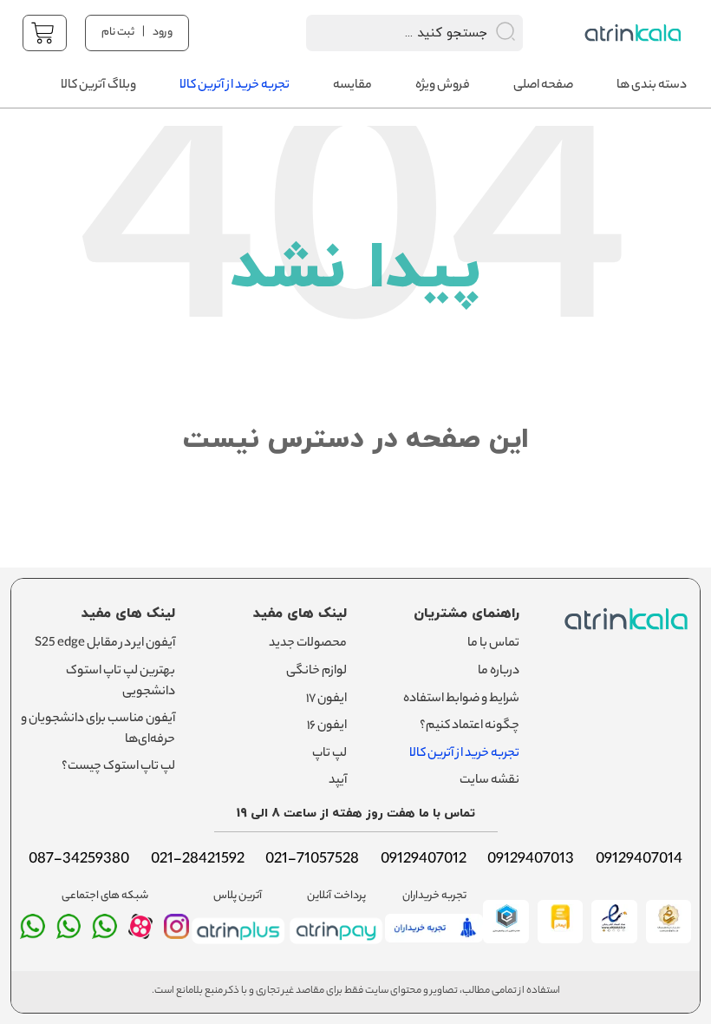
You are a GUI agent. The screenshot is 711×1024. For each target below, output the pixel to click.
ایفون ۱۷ (326, 699)
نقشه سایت (489, 781)
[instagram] (176, 934)
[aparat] (140, 934)
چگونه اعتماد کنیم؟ (469, 726)
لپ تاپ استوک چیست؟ (118, 767)
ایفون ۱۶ (327, 726)
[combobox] (392, 33)
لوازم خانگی (316, 671)
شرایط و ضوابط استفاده (461, 699)
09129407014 (639, 860)
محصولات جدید (308, 643)
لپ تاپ (329, 754)
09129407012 (423, 860)
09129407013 (530, 860)
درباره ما (498, 671)
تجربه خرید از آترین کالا (464, 754)
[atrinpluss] (238, 946)
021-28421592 (198, 860)
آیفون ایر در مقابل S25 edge (105, 643)
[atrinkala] (104, 934)
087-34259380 (79, 860)
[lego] (635, 33)
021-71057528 (312, 860)
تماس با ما (493, 643)
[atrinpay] (336, 946)
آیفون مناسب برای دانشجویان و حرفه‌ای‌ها (98, 730)
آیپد (338, 781)
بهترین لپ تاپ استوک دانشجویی (120, 682)
